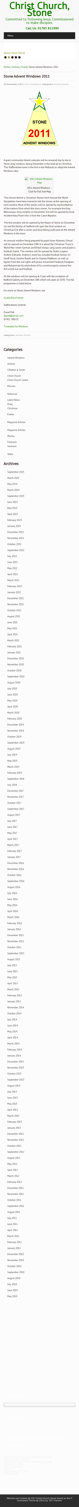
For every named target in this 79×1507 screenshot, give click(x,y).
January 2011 (14, 1248)
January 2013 (14, 1127)
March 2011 (13, 1236)
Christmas (12, 408)
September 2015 (15, 953)
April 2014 (12, 1037)
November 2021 (15, 604)
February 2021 (14, 646)
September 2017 (15, 808)
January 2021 (14, 652)
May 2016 (12, 905)
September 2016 (15, 881)
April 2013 (12, 1109)
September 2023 (15, 496)
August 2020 (13, 682)
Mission (11, 386)
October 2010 (14, 1266)
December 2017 (15, 790)
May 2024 (12, 484)
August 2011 (13, 1212)
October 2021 (14, 610)
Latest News (13, 400)
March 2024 (13, 490)
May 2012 (12, 1163)
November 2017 (15, 796)
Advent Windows (16, 357)
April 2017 (12, 839)
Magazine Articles (16, 422)
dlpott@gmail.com (14, 315)
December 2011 (15, 1188)
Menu (10, 35)
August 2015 (13, 959)
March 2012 (13, 1176)
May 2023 (12, 508)
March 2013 (13, 1115)
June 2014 (12, 1025)
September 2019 (15, 742)
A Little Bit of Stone (13, 297)
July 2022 (12, 556)
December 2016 (15, 863)
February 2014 (14, 1049)
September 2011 (15, 1206)
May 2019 (12, 760)
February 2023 (14, 520)
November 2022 (15, 538)
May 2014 (12, 1031)
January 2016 (14, 929)
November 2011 (15, 1194)
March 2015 (13, 989)
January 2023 (14, 526)
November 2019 (15, 730)
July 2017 (12, 821)
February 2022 (14, 586)
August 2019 (13, 748)
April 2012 (12, 1170)
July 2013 (12, 1091)
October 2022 (14, 544)
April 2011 (12, 1230)
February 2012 (14, 1182)
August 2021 (13, 616)
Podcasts (12, 442)
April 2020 (12, 706)
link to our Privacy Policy (16, 1483)
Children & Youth (16, 369)
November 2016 (15, 869)
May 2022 (12, 568)
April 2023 (12, 514)
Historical (12, 393)
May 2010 (12, 1296)
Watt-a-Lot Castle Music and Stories (23, 1429)
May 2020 (12, 700)
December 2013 (15, 1061)
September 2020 (15, 676)
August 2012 (13, 1157)
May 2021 (12, 628)
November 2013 (15, 1067)
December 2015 (15, 935)
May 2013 (12, 1103)
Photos (11, 436)
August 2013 (13, 1085)
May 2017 (12, 833)
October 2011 (14, 1200)
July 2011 (12, 1218)
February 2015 (14, 995)
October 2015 (14, 947)
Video (10, 454)
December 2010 (15, 1254)
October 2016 (14, 875)
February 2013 (14, 1121)
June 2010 (12, 1290)
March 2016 (13, 917)
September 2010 (15, 1272)
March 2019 (13, 766)
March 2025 (13, 478)
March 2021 (13, 640)
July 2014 (12, 1019)
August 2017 (13, 814)
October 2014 (14, 1013)
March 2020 (13, 712)
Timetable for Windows (16, 326)
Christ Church (14, 375)
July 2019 (12, 754)
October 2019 (14, 736)
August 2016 (13, 887)
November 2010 (15, 1260)
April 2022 (12, 574)
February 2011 (14, 1242)
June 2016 (12, 899)
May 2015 (12, 977)
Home (7, 67)
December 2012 (15, 1133)
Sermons (12, 446)
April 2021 (12, 634)
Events (24, 67)
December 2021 (15, 598)
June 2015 (12, 971)
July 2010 (12, 1284)
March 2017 (13, 845)
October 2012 (14, 1145)
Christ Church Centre (17, 380)
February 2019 (14, 772)
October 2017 (14, 802)
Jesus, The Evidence (15, 1425)
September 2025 (15, 472)
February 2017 (14, 851)
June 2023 (12, 502)
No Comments (32, 84)
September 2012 (15, 1151)
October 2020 (14, 670)
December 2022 (15, 532)
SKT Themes (55, 1500)
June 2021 (12, 622)
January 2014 (14, 1055)
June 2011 (12, 1224)
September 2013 (15, 1079)
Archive (15, 67)
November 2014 (15, 1007)
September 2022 (15, 550)
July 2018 (12, 784)
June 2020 (12, 694)
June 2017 (12, 827)
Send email (9, 1476)
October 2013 (14, 1073)
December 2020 (15, 658)
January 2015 (14, 1001)
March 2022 (13, 580)
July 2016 (12, 893)
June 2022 (12, 562)
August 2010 (13, 1278)
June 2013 (12, 1097)
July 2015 (12, 965)
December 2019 (15, 724)
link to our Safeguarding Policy (19, 1452)
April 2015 (12, 983)
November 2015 (15, 941)
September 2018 (15, 778)
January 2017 (14, 857)
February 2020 (14, 718)
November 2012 (15, 1139)
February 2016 (14, 923)
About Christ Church (14, 52)
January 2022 (14, 592)
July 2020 (12, 688)
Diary (10, 404)
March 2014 (13, 1043)
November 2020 (15, 664)
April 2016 (12, 911)
